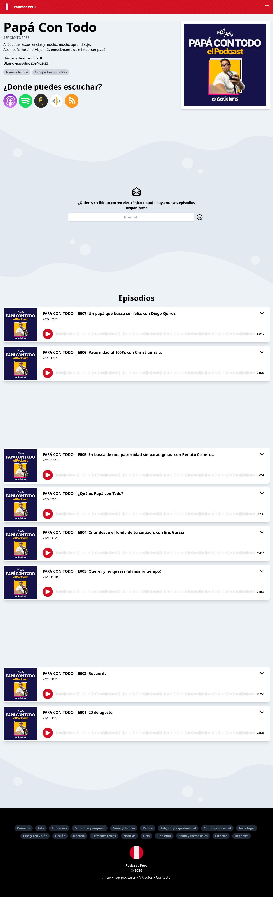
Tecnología (246, 828)
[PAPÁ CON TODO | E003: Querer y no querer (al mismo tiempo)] (20, 582)
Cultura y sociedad (217, 828)
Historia (79, 836)
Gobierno (164, 836)
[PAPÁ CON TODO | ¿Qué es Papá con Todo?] (20, 504)
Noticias (129, 836)
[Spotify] (25, 101)
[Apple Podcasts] (10, 101)
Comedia (23, 828)
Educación (59, 828)
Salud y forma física (193, 836)
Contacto (163, 877)
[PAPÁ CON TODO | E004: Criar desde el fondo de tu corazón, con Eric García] (20, 543)
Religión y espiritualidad (178, 828)
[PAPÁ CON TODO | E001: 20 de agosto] (20, 723)
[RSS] (71, 101)
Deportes (241, 836)
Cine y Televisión (35, 836)
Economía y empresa (89, 828)
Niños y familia (17, 72)
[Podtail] (41, 101)
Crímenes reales (104, 836)
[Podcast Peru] (136, 852)
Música (147, 828)
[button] (267, 6)
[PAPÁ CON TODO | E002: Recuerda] (20, 684)
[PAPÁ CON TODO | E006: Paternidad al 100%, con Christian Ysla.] (20, 363)
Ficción (60, 836)
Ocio (146, 836)
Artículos (146, 877)
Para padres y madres (51, 72)
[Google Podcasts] (56, 101)
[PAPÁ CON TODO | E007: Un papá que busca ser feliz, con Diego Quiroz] (20, 324)
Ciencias (221, 836)
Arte (41, 828)
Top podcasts (125, 877)
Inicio (106, 877)
